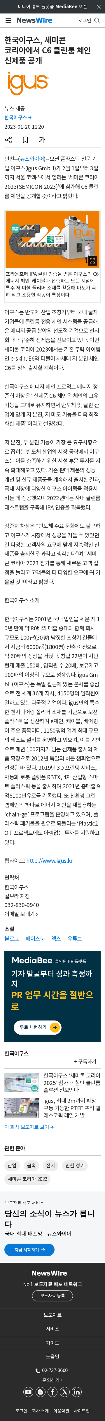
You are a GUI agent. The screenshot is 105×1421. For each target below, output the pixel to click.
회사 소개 (40, 1411)
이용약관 (61, 1411)
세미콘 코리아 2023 (27, 1179)
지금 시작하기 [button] (26, 1250)
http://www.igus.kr (49, 860)
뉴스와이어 (32, 158)
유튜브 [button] (74, 938)
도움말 (53, 1357)
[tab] (52, 1315)
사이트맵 (82, 1411)
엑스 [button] (56, 938)
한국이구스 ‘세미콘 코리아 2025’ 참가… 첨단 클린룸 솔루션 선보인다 (71, 1083)
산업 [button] (12, 1165)
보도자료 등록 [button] (52, 1295)
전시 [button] (50, 1165)
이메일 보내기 (21, 914)
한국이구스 (18, 117)
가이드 (53, 1343)
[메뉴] (7, 20)
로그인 (21, 1411)
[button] (8, 140)
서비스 (53, 1329)
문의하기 (52, 1380)
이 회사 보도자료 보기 (28, 1127)
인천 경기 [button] (75, 1165)
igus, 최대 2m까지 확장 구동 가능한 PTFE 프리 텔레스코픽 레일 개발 (71, 1108)
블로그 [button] (11, 938)
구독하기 (87, 1061)
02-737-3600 (55, 1370)
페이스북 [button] (35, 938)
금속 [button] (31, 1165)
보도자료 (52, 1315)
